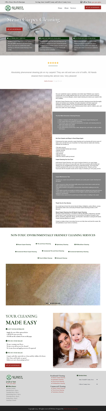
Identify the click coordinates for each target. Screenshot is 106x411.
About (66, 8)
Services (73, 8)
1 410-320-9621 (11, 383)
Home (60, 8)
